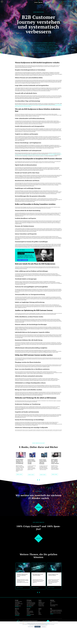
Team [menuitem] (39, 610)
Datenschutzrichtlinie (46, 623)
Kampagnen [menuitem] (40, 601)
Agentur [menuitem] (39, 608)
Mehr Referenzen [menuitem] (17, 615)
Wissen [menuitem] (39, 612)
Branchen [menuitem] (28, 608)
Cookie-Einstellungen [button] (31, 626)
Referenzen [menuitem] (17, 608)
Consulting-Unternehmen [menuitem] (30, 612)
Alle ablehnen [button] (44, 626)
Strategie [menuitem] (16, 600)
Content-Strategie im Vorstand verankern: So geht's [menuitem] (56, 611)
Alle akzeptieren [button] (37, 626)
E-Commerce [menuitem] (28, 613)
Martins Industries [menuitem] (17, 613)
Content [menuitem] (40, 600)
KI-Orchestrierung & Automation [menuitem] (31, 602)
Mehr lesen (19, 474)
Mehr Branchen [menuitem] (29, 615)
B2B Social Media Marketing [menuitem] (54, 604)
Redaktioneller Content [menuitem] (41, 602)
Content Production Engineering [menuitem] (31, 603)
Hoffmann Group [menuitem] (17, 614)
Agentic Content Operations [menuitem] (30, 604)
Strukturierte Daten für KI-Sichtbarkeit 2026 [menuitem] (56, 610)
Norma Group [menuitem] (16, 612)
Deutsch (60, 1)
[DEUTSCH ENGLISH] (61, 1)
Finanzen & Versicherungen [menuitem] (30, 614)
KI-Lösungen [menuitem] (29, 600)
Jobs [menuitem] (39, 611)
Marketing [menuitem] (52, 600)
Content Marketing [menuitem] (52, 601)
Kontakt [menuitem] (39, 613)
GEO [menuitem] (50, 603)
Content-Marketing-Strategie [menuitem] (18, 603)
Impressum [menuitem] (39, 614)
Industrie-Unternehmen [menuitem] (30, 611)
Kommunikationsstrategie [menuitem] (18, 601)
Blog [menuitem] (51, 608)
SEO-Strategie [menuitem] (17, 604)
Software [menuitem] (28, 610)
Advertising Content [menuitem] (41, 603)
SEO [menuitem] (50, 602)
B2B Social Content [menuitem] (41, 604)
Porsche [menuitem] (16, 610)
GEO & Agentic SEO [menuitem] (29, 601)
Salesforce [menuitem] (16, 611)
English (62, 1)
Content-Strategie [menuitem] (17, 602)
